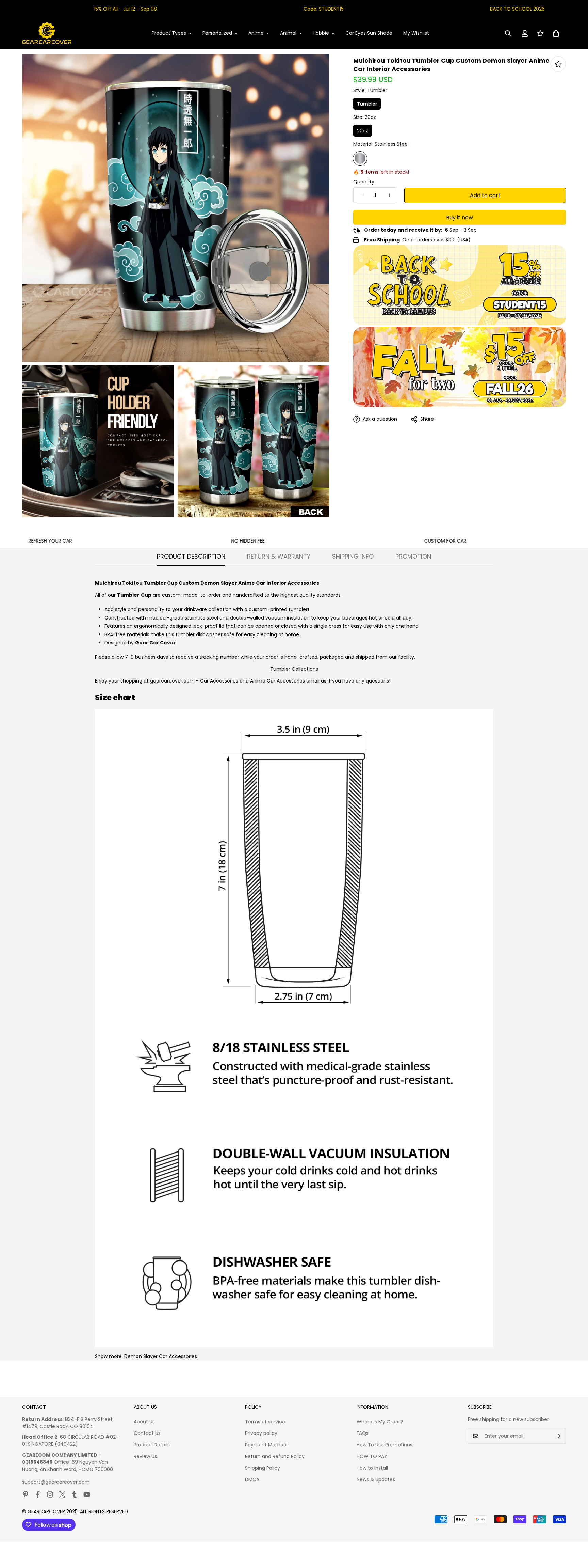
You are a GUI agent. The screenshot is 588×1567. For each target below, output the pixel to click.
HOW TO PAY (372, 1456)
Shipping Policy (262, 1467)
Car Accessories (219, 680)
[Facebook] (38, 1494)
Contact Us (147, 1433)
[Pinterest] (25, 1494)
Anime (256, 33)
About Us (144, 1421)
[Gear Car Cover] (46, 33)
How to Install (372, 1467)
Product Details (152, 1444)
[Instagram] (50, 1494)
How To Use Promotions (384, 1444)
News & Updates (376, 1479)
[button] (556, 33)
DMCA (252, 1479)
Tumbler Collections (294, 668)
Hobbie (321, 33)
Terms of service (265, 1421)
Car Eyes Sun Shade (368, 33)
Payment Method (266, 1444)
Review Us (145, 1456)
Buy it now (459, 217)
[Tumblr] (74, 1494)
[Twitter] (62, 1494)
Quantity (363, 181)
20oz (362, 130)
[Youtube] (87, 1494)
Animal (288, 33)
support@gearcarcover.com (56, 1481)
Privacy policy (261, 1433)
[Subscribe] (558, 1436)
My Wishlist (416, 33)
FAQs (363, 1433)
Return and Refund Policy (275, 1456)
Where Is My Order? (380, 1421)
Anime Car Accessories (277, 680)
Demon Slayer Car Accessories (160, 1356)
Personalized (217, 33)
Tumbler (367, 103)
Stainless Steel (360, 158)
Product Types (169, 33)
